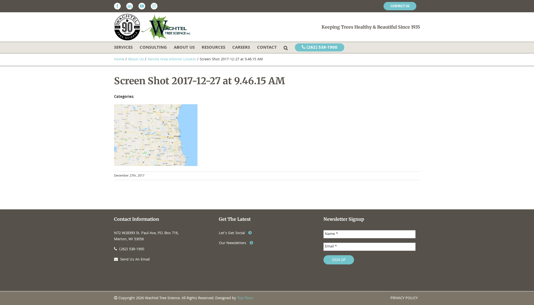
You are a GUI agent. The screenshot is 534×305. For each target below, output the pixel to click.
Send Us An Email (135, 260)
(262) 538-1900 (321, 47)
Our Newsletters (233, 243)
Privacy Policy (404, 298)
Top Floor (245, 298)
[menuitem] (400, 6)
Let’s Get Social (232, 233)
